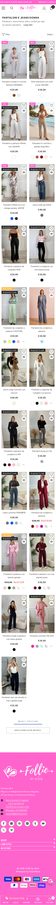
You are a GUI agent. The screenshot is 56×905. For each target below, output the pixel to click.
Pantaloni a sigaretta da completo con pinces (42, 391)
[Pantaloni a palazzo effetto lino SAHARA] (14, 121)
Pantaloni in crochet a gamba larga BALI (41, 145)
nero (14, 280)
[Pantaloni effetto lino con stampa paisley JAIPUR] (14, 183)
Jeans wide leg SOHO (41, 205)
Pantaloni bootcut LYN (42, 451)
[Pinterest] (19, 823)
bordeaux (41, 157)
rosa (18, 341)
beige (18, 95)
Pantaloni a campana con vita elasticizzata (42, 268)
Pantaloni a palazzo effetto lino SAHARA (14, 145)
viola (41, 526)
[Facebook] (3, 823)
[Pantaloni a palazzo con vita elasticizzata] (42, 552)
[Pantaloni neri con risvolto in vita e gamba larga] (14, 676)
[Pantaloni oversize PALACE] (42, 614)
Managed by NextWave (28, 871)
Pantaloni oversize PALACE (42, 636)
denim (42, 215)
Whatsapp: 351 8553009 (16, 810)
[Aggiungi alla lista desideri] (24, 44)
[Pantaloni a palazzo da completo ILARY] (14, 429)
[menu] (3, 8)
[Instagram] (11, 823)
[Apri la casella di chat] (50, 880)
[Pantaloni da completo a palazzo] (42, 306)
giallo (9, 341)
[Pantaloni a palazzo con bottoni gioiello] (14, 552)
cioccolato (16, 218)
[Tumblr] (35, 823)
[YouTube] (43, 823)
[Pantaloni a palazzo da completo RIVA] (14, 245)
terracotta (37, 157)
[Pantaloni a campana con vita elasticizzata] (42, 245)
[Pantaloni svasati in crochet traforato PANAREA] (14, 60)
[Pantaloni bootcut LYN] (42, 429)
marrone (14, 95)
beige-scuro (32, 157)
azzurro (42, 341)
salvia (5, 341)
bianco (9, 95)
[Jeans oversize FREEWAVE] (14, 491)
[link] (38, 900)
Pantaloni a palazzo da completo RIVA (14, 268)
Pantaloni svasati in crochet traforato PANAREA (14, 83)
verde (9, 588)
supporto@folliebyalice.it (16, 814)
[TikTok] (27, 823)
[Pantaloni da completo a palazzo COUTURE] (14, 306)
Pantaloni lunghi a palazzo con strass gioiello (14, 637)
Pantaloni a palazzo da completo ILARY (14, 452)
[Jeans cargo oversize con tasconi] (14, 368)
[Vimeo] (11, 830)
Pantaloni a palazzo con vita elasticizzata (41, 576)
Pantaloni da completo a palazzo (41, 329)
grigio (42, 461)
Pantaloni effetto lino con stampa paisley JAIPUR (14, 206)
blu (12, 218)
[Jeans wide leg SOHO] (42, 183)
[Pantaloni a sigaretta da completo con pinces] (42, 368)
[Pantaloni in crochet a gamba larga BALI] (42, 121)
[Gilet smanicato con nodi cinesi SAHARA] (42, 60)
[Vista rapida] (24, 49)
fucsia (32, 646)
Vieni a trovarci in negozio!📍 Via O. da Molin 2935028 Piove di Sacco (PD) (17, 803)
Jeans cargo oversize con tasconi (14, 391)
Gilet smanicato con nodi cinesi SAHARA (42, 83)
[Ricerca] (12, 8)
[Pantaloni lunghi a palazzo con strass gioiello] (14, 614)
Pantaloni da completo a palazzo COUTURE (14, 329)
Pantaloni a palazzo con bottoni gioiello (14, 576)
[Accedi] (44, 8)
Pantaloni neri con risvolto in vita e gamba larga (14, 699)
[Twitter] (3, 830)
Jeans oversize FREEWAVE (14, 512)
